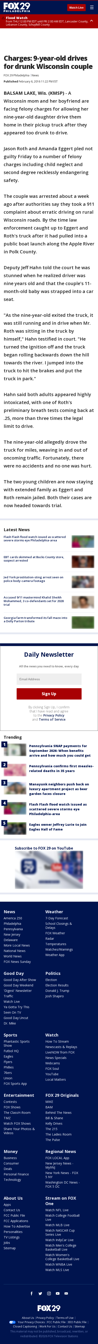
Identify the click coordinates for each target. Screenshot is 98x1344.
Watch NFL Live (57, 1210)
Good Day (14, 973)
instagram (49, 1293)
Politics (52, 973)
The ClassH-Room (17, 1112)
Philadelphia (12, 923)
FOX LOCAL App (57, 1158)
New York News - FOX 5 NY (61, 1175)
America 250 (13, 918)
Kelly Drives (53, 1123)
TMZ (7, 1118)
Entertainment (19, 1095)
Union (8, 1078)
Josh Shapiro (54, 996)
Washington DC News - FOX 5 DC (62, 1184)
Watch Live (76, 7)
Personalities (13, 1232)
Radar (49, 938)
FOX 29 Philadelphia (16, 75)
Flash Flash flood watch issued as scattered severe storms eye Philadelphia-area (35, 538)
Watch (51, 1035)
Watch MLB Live (57, 1225)
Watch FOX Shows (17, 1123)
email (66, 1293)
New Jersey (12, 934)
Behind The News (58, 1112)
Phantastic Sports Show (17, 1043)
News (35, 75)
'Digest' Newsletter (18, 990)
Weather (54, 911)
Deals (8, 1169)
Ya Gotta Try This (16, 1007)
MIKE (49, 1101)
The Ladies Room (58, 1134)
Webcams (52, 1063)
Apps (7, 1204)
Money (11, 1151)
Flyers (8, 1062)
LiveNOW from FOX (60, 1052)
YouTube (52, 1074)
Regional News (60, 1151)
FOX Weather (55, 933)
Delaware (11, 940)
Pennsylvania (13, 929)
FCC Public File (14, 1215)
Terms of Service (52, 719)
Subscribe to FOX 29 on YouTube (44, 848)
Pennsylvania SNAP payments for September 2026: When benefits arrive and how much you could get (60, 751)
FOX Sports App (15, 1083)
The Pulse (52, 1140)
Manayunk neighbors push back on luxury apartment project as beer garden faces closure (59, 789)
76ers (8, 1072)
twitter (40, 1293)
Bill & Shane (54, 1118)
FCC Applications (16, 1221)
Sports (10, 1035)
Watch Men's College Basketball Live (60, 1247)
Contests (10, 1101)
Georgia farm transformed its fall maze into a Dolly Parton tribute (35, 619)
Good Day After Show (20, 980)
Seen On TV (12, 1012)
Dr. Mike (10, 1023)
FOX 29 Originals (62, 1095)
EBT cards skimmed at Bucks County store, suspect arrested (34, 559)
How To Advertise (17, 1226)
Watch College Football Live (62, 1217)
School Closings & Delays (58, 925)
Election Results (57, 985)
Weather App (54, 955)
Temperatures (55, 944)
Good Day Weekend (18, 985)
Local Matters (55, 1079)
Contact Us (12, 1210)
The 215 (51, 1129)
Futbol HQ (11, 1051)
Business (10, 1158)
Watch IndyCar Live (59, 1240)
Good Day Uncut (16, 1018)
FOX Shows (12, 1107)
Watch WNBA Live (58, 1264)
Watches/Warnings (59, 949)
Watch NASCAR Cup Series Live (60, 1232)
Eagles (8, 1056)
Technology (12, 1179)
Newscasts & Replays (61, 1047)
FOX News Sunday (17, 961)
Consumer (11, 1163)
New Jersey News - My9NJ (59, 1165)
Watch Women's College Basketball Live (62, 1257)
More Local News (17, 945)
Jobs (7, 1242)
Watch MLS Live (57, 1270)
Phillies (9, 1067)
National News (15, 951)
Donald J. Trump (57, 990)
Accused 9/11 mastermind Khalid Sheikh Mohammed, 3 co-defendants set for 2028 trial (34, 600)
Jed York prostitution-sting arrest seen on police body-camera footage (33, 579)
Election (51, 980)
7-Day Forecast (56, 918)
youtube (57, 1293)
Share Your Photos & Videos (19, 1131)
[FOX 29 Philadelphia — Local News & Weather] (17, 7)
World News (13, 956)
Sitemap (10, 1248)
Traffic (8, 996)
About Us (13, 1198)
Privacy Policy (53, 715)
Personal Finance (16, 1174)
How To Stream (57, 1041)
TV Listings (12, 1237)
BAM (49, 1107)
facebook (31, 1293)
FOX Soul (52, 1068)
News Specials (56, 1058)
